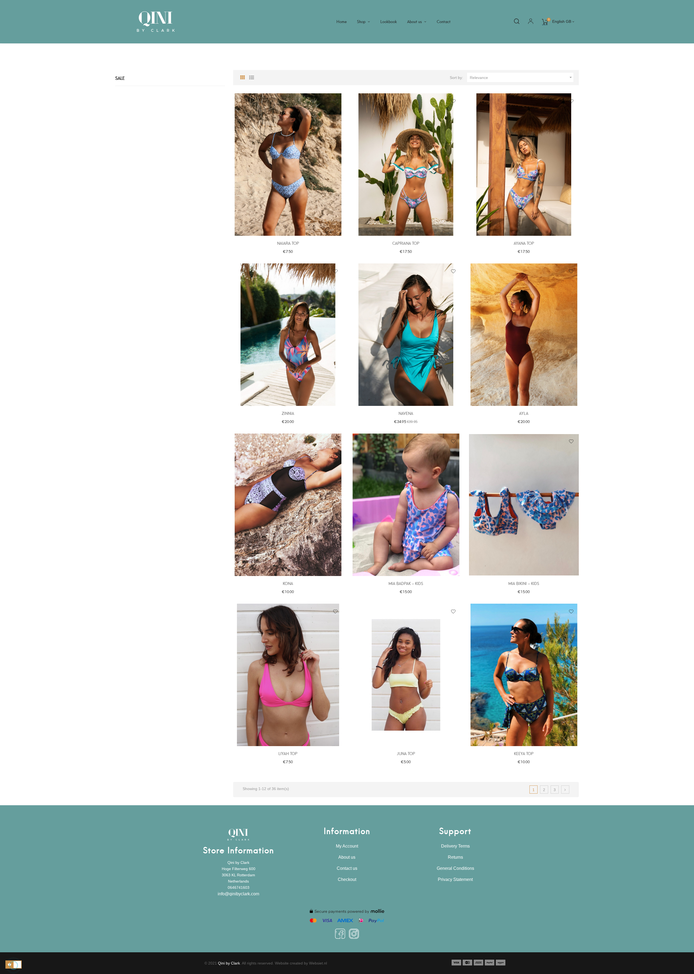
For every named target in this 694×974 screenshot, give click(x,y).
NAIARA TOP (288, 243)
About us (346, 857)
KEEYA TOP (524, 753)
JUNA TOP (406, 753)
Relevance (521, 77)
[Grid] (243, 77)
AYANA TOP (524, 243)
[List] (252, 77)
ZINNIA (288, 413)
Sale (120, 77)
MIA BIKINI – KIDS (523, 583)
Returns (455, 857)
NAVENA (406, 413)
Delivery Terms (455, 846)
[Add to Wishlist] (335, 101)
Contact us (347, 868)
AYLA (523, 413)
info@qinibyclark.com (238, 894)
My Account (347, 846)
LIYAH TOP (287, 753)
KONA (288, 583)
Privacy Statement (455, 879)
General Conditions (455, 868)
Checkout (347, 879)
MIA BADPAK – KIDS (405, 583)
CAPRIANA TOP (405, 243)
